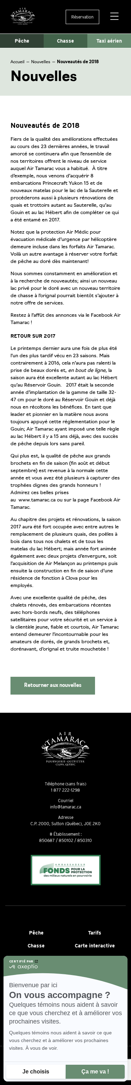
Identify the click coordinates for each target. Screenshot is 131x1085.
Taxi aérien (109, 41)
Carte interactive (95, 945)
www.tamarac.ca (37, 500)
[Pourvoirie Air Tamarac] (22, 17)
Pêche (22, 41)
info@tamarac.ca (65, 806)
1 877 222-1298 (65, 790)
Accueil (17, 62)
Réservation (82, 17)
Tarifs (94, 933)
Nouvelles (40, 62)
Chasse (65, 41)
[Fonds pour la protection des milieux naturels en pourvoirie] (66, 870)
